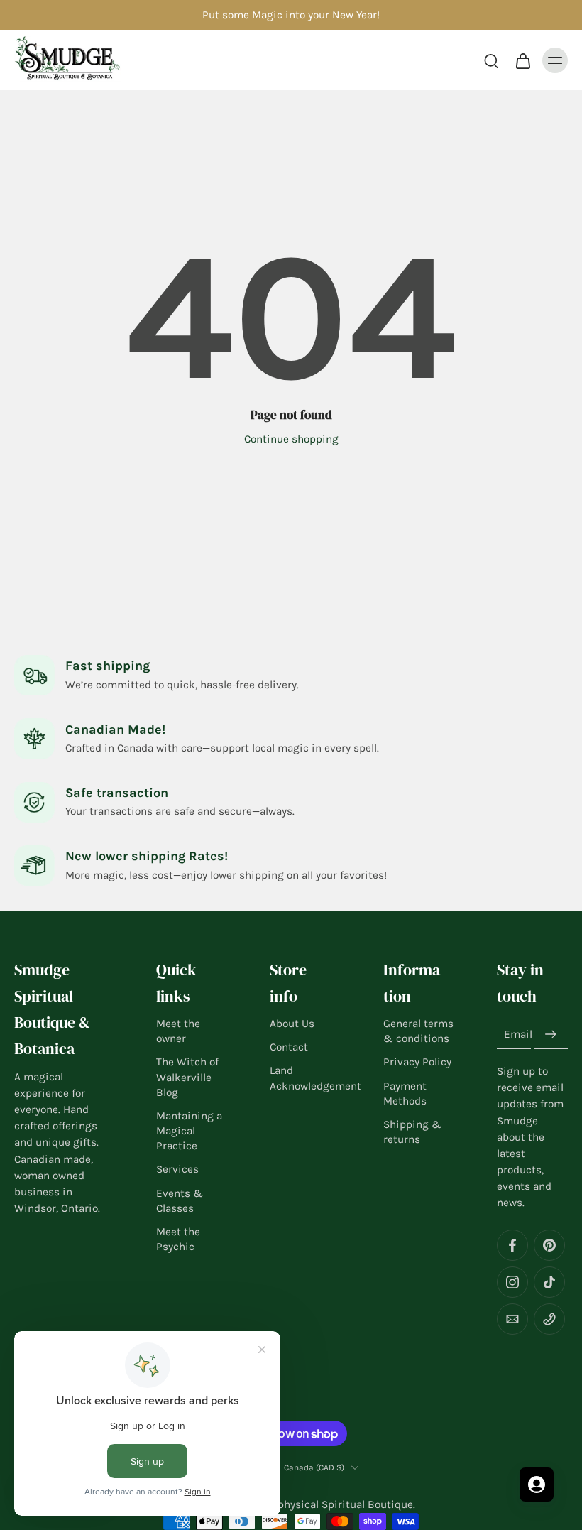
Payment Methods (405, 1093)
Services (177, 1169)
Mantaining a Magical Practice (189, 1130)
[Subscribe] (551, 1035)
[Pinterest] (549, 1246)
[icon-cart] (522, 60)
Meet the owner (178, 1031)
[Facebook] (512, 1246)
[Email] (512, 1319)
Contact (289, 1047)
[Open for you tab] (537, 1484)
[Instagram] (512, 1282)
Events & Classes (179, 1201)
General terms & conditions (418, 1031)
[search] (491, 60)
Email (518, 1035)
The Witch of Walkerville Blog (187, 1077)
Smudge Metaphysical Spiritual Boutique (311, 1505)
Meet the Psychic (178, 1239)
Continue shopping (291, 439)
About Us (292, 1023)
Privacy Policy (417, 1062)
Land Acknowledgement (305, 1078)
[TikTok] (549, 1282)
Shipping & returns (412, 1132)
